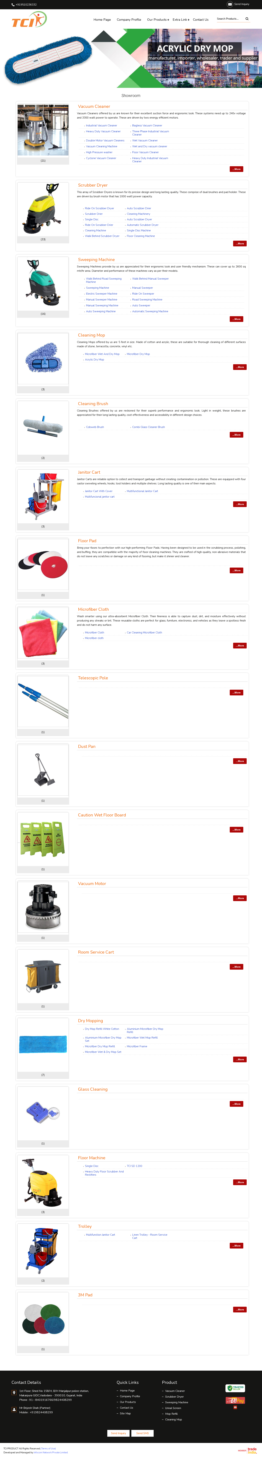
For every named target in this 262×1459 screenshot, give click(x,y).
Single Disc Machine (139, 230)
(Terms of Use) (48, 1448)
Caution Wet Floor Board (102, 815)
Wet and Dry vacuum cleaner (149, 146)
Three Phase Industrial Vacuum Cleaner (150, 133)
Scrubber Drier (94, 214)
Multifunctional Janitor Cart (142, 491)
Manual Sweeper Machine (101, 299)
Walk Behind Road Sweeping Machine (104, 280)
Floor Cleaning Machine (141, 236)
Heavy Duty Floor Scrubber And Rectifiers (104, 1173)
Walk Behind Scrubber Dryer (102, 236)
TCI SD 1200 (134, 1166)
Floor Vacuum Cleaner (145, 152)
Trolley (85, 1226)
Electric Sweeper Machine (101, 293)
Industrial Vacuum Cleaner (101, 125)
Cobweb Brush (95, 427)
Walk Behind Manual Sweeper (150, 278)
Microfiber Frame (137, 1046)
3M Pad (85, 1295)
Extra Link (180, 19)
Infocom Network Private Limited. (51, 1452)
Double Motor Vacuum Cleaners (105, 140)
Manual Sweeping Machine (102, 305)
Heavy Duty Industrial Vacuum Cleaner (150, 159)
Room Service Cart (96, 952)
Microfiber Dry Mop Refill (100, 1046)
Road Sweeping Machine (147, 299)
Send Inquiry (241, 4)
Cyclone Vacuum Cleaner (101, 158)
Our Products (157, 19)
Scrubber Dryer (93, 185)
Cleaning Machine (95, 230)
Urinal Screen (173, 1408)
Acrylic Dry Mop (94, 359)
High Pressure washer (99, 152)
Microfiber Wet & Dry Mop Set (103, 1052)
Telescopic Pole (93, 678)
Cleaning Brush (93, 404)
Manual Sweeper (142, 288)
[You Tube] (235, 1408)
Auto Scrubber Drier (139, 208)
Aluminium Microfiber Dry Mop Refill (145, 1030)
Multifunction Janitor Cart (100, 1235)
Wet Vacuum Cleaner (145, 140)
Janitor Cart (89, 472)
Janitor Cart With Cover (98, 491)
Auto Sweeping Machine (101, 311)
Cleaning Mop (91, 335)
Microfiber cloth (94, 638)
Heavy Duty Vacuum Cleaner (103, 131)
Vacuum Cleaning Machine (101, 146)
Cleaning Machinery (138, 214)
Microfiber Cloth (93, 609)
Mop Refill (171, 1414)
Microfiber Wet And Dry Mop (102, 354)
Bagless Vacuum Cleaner (147, 125)
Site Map (125, 1413)
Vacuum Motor (92, 883)
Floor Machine (91, 1158)
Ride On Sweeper (143, 293)
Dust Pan (87, 746)
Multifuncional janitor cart (100, 496)
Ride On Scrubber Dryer (99, 208)
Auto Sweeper (141, 305)
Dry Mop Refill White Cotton (102, 1029)
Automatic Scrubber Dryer (142, 225)
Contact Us (201, 19)
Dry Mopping (90, 1021)
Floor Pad (87, 541)
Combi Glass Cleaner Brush (148, 427)
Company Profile (129, 19)
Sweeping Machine (96, 259)
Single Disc (91, 219)
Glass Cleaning (93, 1089)
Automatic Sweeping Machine (150, 311)
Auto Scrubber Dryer (139, 219)
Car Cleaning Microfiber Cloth (144, 632)
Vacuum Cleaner (94, 106)
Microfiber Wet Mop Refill (142, 1037)
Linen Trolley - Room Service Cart (149, 1236)
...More (236, 169)
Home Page (102, 19)
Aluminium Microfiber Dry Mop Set (103, 1039)
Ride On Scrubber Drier (99, 225)
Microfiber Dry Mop (138, 354)
